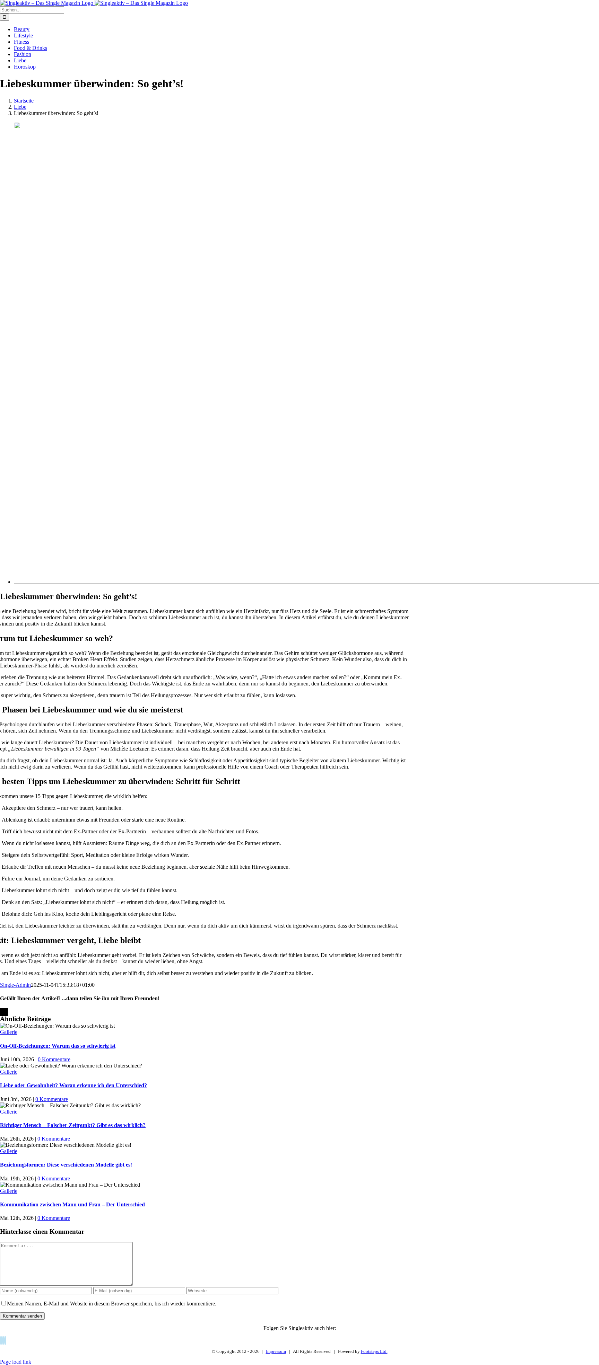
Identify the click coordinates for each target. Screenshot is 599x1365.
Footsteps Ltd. (374, 1351)
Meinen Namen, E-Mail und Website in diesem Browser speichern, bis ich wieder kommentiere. (111, 1303)
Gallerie (8, 1032)
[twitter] (3, 1340)
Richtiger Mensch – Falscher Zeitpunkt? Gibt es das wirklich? (73, 1125)
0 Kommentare (54, 1059)
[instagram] (5, 1340)
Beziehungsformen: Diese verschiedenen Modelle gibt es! (66, 1165)
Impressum (276, 1351)
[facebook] (1, 1340)
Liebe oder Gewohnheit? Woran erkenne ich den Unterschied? (73, 1085)
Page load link (15, 1362)
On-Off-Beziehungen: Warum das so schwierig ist (57, 1046)
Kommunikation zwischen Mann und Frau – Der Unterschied (72, 1204)
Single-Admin (15, 985)
